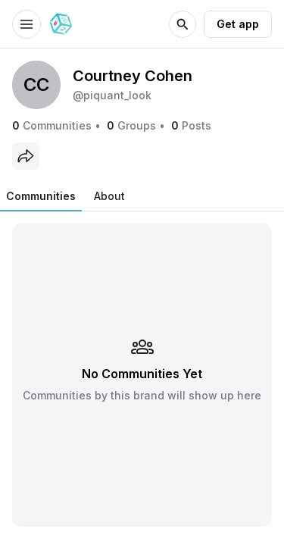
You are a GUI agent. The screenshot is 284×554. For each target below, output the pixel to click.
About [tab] (109, 195)
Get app (238, 23)
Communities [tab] (41, 195)
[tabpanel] (142, 375)
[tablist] (65, 196)
